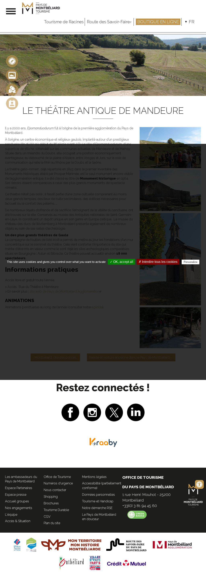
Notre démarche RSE (97, 508)
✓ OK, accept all (121, 261)
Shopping (51, 497)
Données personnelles (98, 495)
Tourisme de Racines (64, 21)
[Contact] (12, 103)
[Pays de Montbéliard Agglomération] (172, 544)
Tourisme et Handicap (97, 501)
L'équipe (11, 514)
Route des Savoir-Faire (108, 21)
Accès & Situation (17, 521)
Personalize (190, 261)
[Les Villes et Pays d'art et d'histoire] (95, 563)
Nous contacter (55, 490)
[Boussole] (12, 61)
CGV (47, 517)
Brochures (51, 503)
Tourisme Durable (56, 510)
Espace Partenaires (18, 488)
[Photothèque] (12, 75)
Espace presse (15, 495)
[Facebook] (70, 412)
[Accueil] (41, 8)
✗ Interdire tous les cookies (158, 261)
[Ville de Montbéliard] (72, 563)
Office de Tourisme (57, 477)
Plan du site (52, 523)
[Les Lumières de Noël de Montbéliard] (12, 89)
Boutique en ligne (158, 21)
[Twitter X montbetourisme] (114, 412)
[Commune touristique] (31, 544)
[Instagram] (92, 412)
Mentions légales (94, 477)
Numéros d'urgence (58, 483)
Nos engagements (18, 508)
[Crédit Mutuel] (126, 563)
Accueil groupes (17, 501)
